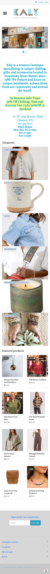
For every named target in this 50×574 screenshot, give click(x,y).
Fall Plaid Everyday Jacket (37, 418)
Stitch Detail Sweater (9, 455)
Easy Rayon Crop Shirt (11, 418)
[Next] (43, 39)
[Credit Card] (45, 570)
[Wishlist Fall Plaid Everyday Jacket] (37, 403)
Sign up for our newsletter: (25, 517)
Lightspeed (36, 567)
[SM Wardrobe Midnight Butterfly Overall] (37, 440)
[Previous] (7, 39)
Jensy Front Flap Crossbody (10, 492)
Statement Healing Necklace (36, 492)
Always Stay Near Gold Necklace (11, 381)
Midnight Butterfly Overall (36, 455)
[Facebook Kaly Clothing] (23, 531)
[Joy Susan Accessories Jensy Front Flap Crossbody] (12, 477)
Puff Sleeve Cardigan (37, 380)
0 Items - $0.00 (43, 2)
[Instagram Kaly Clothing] (27, 531)
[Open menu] (5, 13)
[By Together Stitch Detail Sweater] (12, 440)
